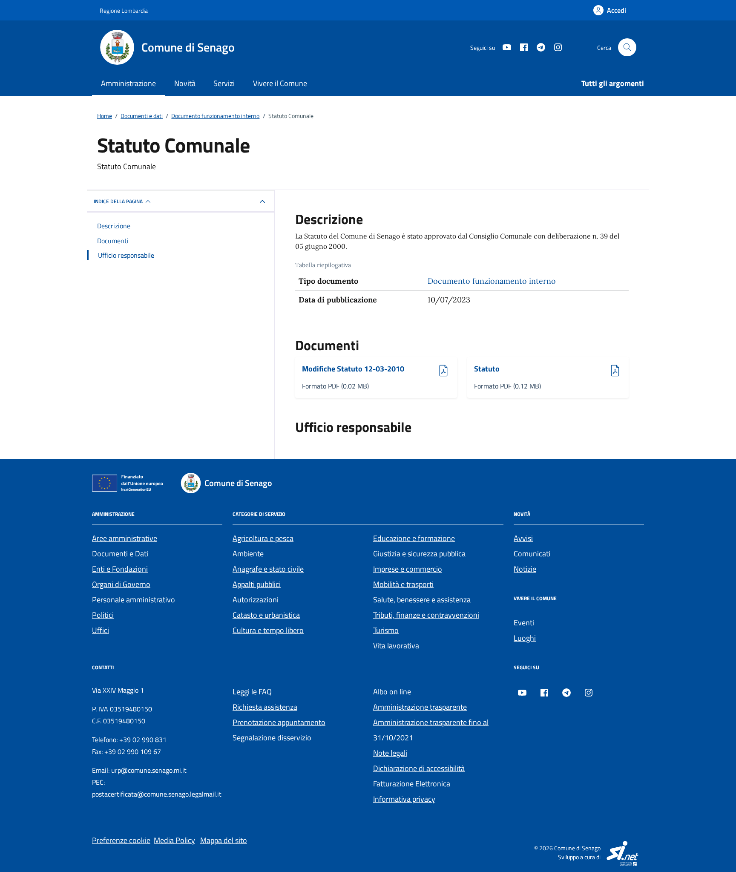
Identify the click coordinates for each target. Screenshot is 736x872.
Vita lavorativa (396, 645)
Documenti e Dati (120, 553)
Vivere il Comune (280, 83)
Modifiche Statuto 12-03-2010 (353, 369)
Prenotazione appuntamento (279, 722)
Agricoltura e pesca (263, 538)
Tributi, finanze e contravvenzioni (426, 615)
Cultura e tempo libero (268, 630)
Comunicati (532, 553)
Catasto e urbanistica (266, 615)
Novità (185, 83)
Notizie (525, 569)
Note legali (390, 753)
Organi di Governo (121, 584)
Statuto (497, 369)
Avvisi (523, 538)
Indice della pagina (118, 201)
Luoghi (525, 638)
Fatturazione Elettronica (411, 783)
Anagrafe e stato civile (268, 569)
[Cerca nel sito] (627, 47)
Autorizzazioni (256, 599)
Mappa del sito (223, 840)
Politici (103, 615)
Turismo (386, 630)
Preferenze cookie (121, 840)
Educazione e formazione (414, 538)
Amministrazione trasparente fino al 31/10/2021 (431, 730)
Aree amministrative (124, 538)
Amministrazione (128, 83)
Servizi (224, 83)
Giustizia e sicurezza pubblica (419, 553)
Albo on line (392, 691)
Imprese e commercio (407, 569)
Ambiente (248, 553)
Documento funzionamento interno (492, 281)
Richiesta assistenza (265, 707)
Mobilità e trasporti (403, 584)
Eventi (524, 622)
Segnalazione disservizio (272, 737)
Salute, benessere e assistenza (422, 599)
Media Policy (174, 840)
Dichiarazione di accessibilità (419, 768)
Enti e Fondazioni (120, 569)
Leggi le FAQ (252, 691)
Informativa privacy (404, 799)
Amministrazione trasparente (420, 707)
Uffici (100, 630)
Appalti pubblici (257, 584)
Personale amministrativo (133, 599)
